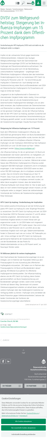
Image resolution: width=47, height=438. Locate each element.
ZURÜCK (6, 340)
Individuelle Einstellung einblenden (23, 434)
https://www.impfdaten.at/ (25, 148)
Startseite (9, 9)
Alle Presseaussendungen (7, 11)
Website (2, 9)
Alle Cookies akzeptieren (23, 421)
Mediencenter (28, 9)
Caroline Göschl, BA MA (9, 321)
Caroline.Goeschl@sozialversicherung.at (13, 327)
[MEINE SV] (30, 2)
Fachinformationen (18, 9)
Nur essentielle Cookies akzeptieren (23, 428)
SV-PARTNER (31, 386)
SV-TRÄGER (7, 386)
